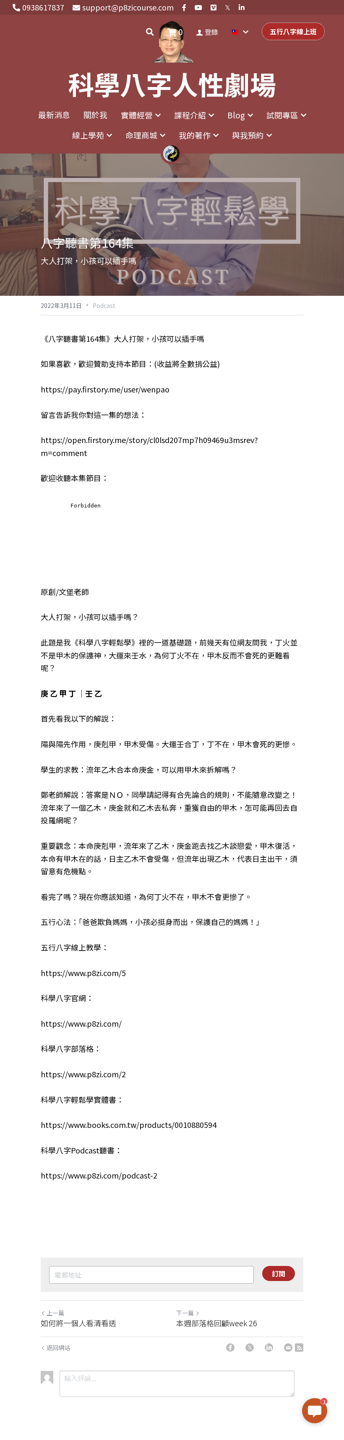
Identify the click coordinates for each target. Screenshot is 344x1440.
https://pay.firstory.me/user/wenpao (105, 389)
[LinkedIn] (269, 1347)
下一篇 (185, 1313)
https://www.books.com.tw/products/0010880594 (128, 1124)
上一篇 (55, 1313)
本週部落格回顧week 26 (216, 1323)
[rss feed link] (299, 1347)
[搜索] (150, 32)
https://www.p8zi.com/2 (83, 1073)
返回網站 (58, 1347)
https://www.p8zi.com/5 (83, 972)
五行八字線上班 (293, 31)
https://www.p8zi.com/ (81, 1023)
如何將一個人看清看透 (78, 1323)
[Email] (288, 1347)
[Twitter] (249, 1347)
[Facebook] (230, 1347)
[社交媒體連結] (184, 7)
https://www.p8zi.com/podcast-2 (99, 1175)
